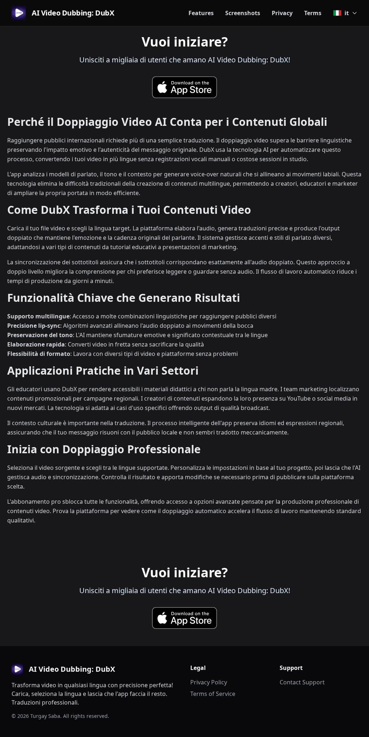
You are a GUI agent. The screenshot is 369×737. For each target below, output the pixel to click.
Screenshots (242, 13)
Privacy (282, 13)
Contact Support (302, 682)
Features (201, 13)
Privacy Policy (208, 682)
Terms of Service (212, 694)
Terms (312, 13)
